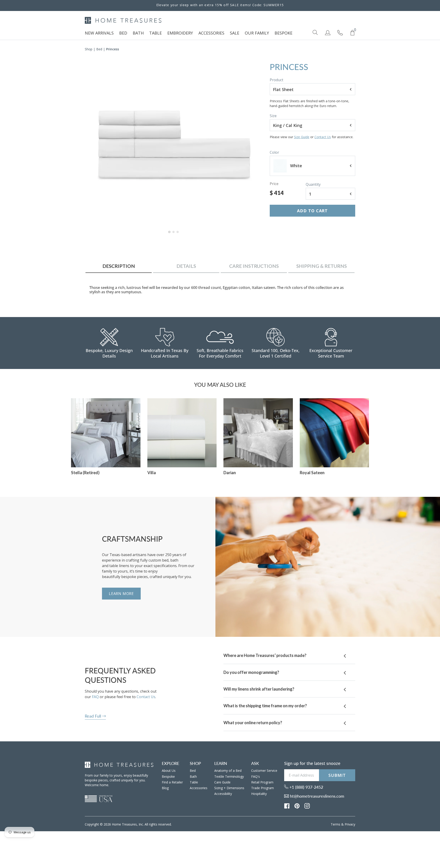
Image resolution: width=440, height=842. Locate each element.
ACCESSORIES (211, 33)
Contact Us (322, 137)
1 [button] (169, 234)
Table (194, 782)
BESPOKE (283, 33)
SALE (234, 33)
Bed (99, 49)
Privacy (350, 824)
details (186, 266)
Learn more (121, 593)
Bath (193, 776)
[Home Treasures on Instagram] (307, 805)
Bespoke (168, 776)
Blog (165, 788)
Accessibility (223, 793)
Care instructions (254, 266)
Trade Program (262, 788)
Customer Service (264, 770)
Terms (335, 824)
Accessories (198, 788)
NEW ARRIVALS (99, 33)
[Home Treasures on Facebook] (287, 805)
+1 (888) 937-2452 (305, 787)
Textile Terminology (229, 776)
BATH (138, 33)
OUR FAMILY (257, 33)
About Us (169, 770)
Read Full (93, 715)
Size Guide (301, 137)
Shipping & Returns (321, 266)
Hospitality (259, 793)
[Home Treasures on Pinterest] (297, 805)
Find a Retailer (172, 782)
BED (123, 33)
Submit (337, 775)
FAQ (95, 696)
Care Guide (222, 782)
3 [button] (177, 234)
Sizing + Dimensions (229, 788)
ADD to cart (312, 210)
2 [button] (173, 234)
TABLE (155, 33)
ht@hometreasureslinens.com (316, 796)
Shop (88, 49)
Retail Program (262, 782)
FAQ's (255, 776)
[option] (174, 144)
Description (118, 266)
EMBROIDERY (180, 33)
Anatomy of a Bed (228, 770)
